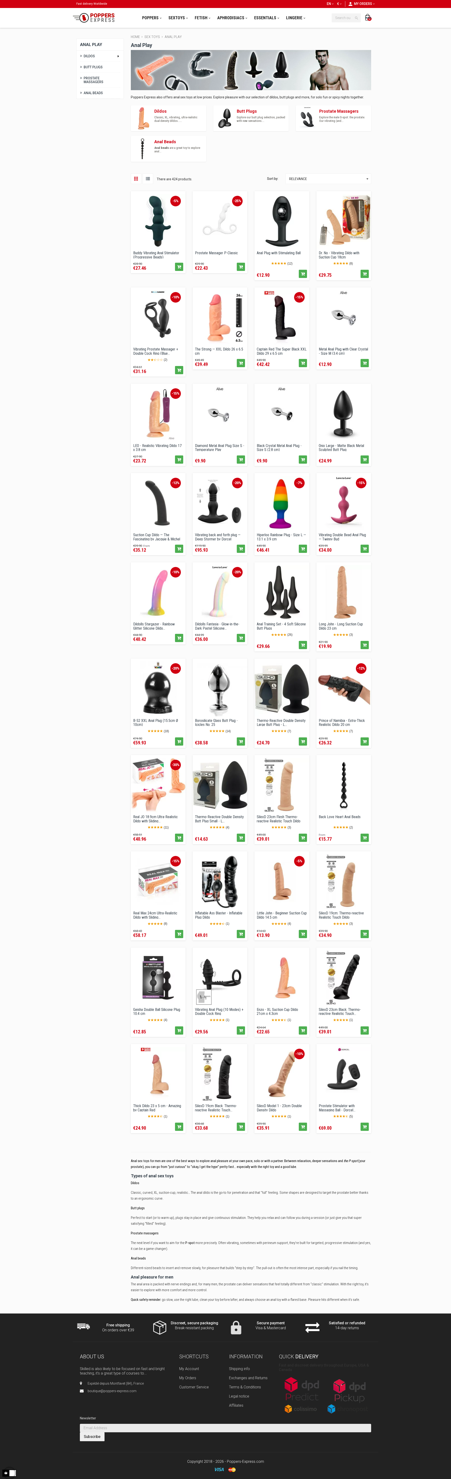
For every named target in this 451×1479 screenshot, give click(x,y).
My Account (189, 1369)
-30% (175, 765)
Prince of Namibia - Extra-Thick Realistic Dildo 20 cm (342, 722)
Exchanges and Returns (248, 1378)
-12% (175, 483)
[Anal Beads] (142, 148)
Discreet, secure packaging (194, 1323)
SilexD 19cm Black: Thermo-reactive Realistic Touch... (216, 1107)
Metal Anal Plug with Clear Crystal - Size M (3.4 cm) (343, 351)
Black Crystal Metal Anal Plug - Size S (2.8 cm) (279, 447)
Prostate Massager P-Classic (216, 253)
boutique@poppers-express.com (112, 1391)
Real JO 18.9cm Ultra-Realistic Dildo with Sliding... (155, 818)
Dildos (89, 56)
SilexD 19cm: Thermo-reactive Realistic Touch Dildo (341, 915)
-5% (176, 201)
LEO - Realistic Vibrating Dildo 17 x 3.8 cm (157, 447)
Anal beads (138, 1258)
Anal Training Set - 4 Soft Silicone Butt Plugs (281, 626)
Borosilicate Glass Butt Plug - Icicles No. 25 (216, 722)
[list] (148, 178)
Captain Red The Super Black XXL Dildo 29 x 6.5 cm (282, 351)
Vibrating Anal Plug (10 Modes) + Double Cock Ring (219, 1011)
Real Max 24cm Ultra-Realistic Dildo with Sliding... (155, 915)
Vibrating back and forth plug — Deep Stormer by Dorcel (218, 536)
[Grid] (136, 178)
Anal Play (91, 44)
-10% (175, 297)
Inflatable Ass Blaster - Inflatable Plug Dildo (218, 915)
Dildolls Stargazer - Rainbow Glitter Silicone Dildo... (154, 626)
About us (92, 1357)
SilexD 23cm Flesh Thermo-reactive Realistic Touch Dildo (278, 818)
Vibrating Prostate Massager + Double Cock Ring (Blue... (155, 351)
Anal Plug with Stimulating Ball (279, 253)
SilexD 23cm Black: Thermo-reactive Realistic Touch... (340, 1011)
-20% (237, 483)
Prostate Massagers (93, 80)
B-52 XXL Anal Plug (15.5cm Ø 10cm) (155, 722)
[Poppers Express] (95, 18)
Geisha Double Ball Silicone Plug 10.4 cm (156, 1011)
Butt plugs (138, 1208)
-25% (237, 201)
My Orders (187, 1378)
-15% (299, 297)
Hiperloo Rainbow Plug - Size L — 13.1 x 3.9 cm (281, 536)
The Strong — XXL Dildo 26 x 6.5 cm (219, 351)
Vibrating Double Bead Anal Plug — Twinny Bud (342, 536)
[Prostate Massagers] (307, 118)
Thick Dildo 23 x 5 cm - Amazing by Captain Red (157, 1107)
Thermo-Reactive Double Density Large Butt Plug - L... (281, 722)
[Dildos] (142, 118)
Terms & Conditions (245, 1387)
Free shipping (118, 1325)
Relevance (329, 179)
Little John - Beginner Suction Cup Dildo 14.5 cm (282, 915)
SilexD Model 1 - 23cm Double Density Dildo (279, 1107)
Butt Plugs (93, 67)
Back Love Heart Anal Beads (340, 817)
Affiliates (236, 1405)
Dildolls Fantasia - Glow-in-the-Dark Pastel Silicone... (217, 626)
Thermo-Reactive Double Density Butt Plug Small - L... (219, 818)
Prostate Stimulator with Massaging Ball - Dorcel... (337, 1107)
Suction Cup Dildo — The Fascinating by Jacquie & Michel (156, 536)
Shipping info (239, 1369)
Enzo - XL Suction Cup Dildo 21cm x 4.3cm (277, 1011)
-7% (299, 483)
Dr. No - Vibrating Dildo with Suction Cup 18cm (339, 254)
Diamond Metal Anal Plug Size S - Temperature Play (219, 447)
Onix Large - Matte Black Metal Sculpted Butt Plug (341, 447)
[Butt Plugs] (225, 118)
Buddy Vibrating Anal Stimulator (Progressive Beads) (156, 254)
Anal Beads (93, 93)
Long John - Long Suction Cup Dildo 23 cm (341, 626)
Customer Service (194, 1387)
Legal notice (239, 1396)
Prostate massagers (145, 1233)
